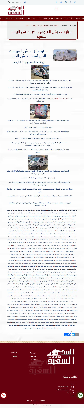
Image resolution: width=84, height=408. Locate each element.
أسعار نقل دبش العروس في (59, 99)
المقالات (64, 25)
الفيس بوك (70, 393)
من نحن (33, 356)
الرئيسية (73, 25)
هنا (68, 210)
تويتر (72, 396)
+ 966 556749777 (15, 2)
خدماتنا (33, 359)
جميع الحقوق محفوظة (52, 401)
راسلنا (14, 356)
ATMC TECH (37, 405)
